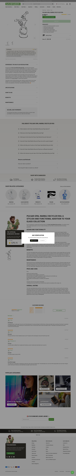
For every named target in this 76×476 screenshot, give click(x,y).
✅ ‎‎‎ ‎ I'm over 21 (34, 240)
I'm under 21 (42, 240)
